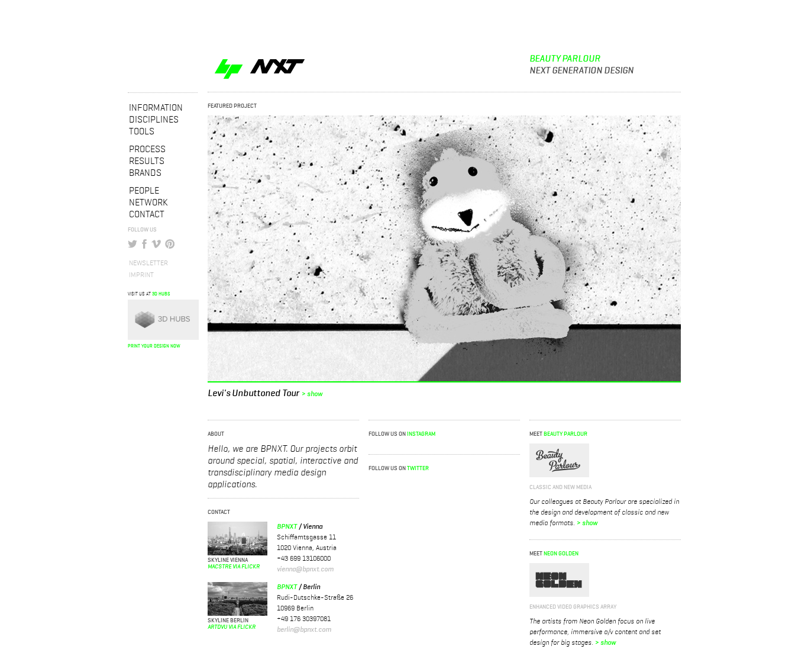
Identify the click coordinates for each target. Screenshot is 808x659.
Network (148, 203)
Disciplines (154, 120)
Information (156, 108)
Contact (146, 215)
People (144, 191)
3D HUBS (161, 294)
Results (146, 161)
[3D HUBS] (163, 320)
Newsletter (148, 263)
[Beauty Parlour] (559, 460)
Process (147, 150)
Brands (145, 173)
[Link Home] (283, 45)
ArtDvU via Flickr (232, 627)
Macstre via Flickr (234, 567)
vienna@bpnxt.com (305, 569)
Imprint (141, 275)
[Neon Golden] (559, 580)
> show (312, 394)
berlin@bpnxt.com (304, 630)
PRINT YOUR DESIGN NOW (154, 346)
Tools (141, 132)
